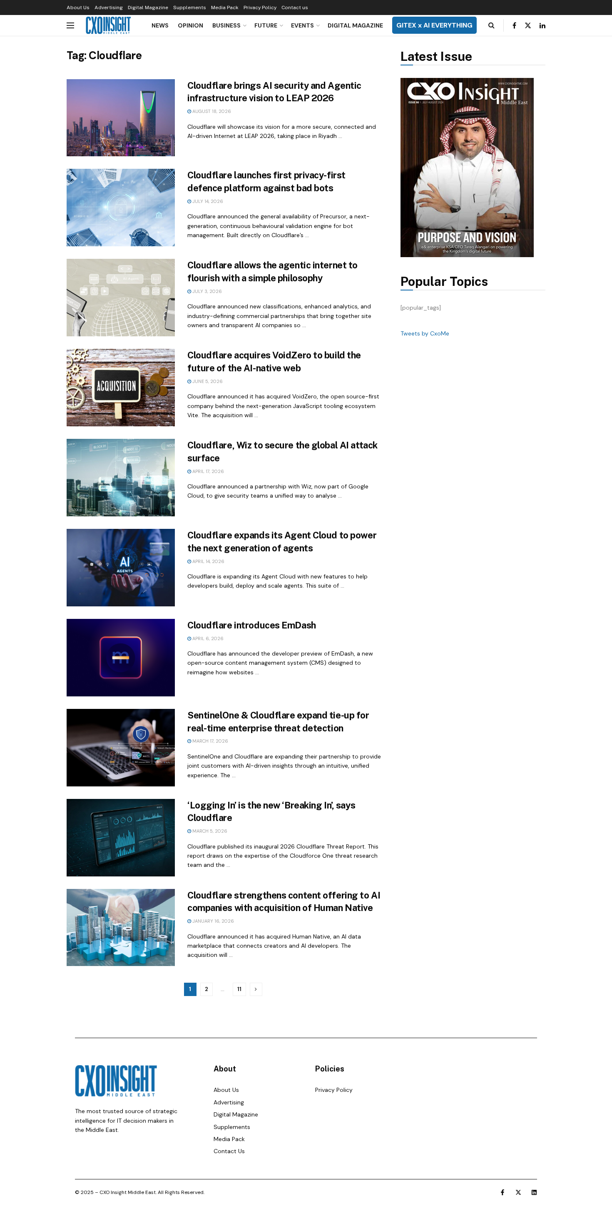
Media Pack (225, 7)
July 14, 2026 (207, 201)
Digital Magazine (148, 7)
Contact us (294, 7)
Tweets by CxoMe (425, 333)
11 (239, 989)
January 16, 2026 (212, 921)
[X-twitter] (518, 1192)
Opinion (190, 25)
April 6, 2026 (207, 638)
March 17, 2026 (209, 741)
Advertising (109, 7)
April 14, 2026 (207, 561)
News (160, 25)
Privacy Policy (260, 7)
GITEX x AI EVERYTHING (434, 25)
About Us (78, 7)
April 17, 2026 (207, 471)
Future (265, 25)
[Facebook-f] (502, 1192)
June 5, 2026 (207, 381)
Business (226, 25)
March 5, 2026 (209, 831)
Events (302, 25)
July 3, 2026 (206, 291)
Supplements (189, 7)
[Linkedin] (534, 1192)
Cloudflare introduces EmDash (251, 625)
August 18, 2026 (211, 111)
